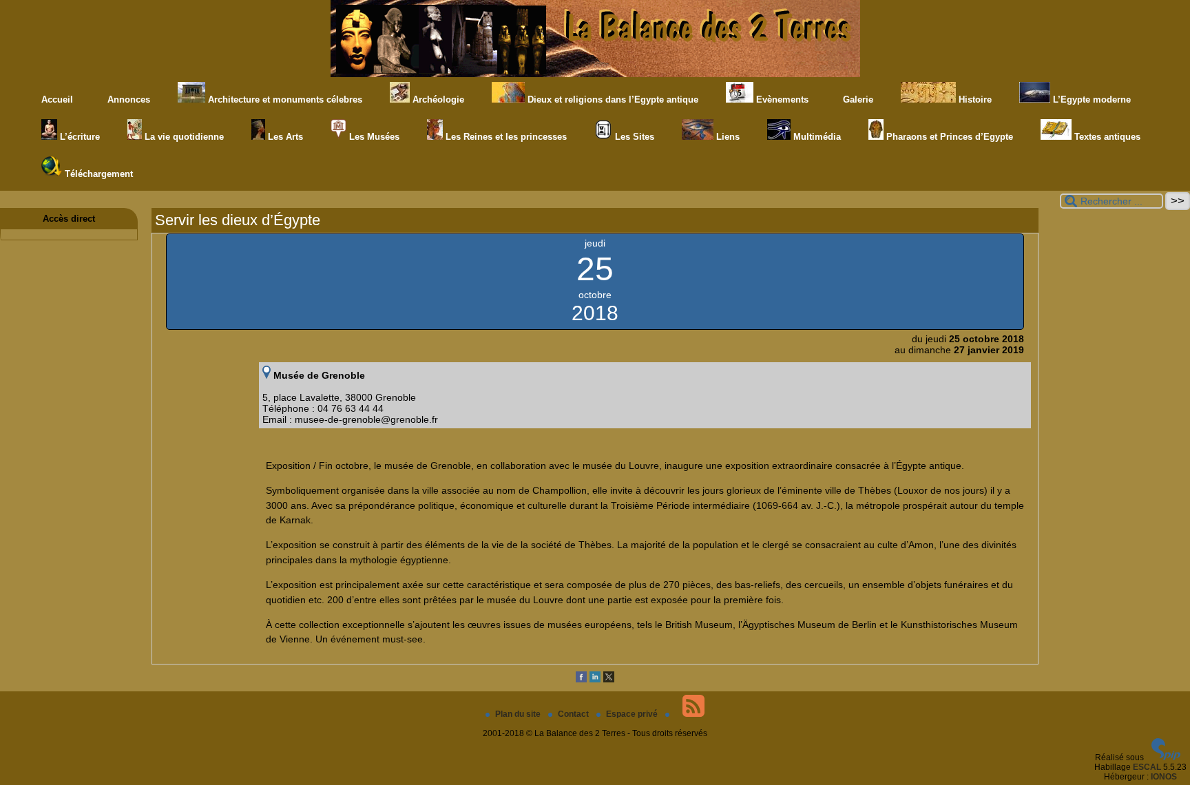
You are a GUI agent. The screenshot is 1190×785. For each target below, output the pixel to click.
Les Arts (284, 137)
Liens (726, 137)
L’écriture (78, 137)
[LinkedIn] (595, 679)
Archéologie (437, 99)
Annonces (127, 99)
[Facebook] (581, 679)
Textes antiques (1106, 137)
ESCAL (1147, 767)
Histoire (974, 99)
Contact (574, 714)
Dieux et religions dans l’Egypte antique (611, 99)
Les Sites (633, 137)
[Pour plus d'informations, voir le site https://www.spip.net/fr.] (1166, 757)
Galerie (856, 99)
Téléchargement (97, 174)
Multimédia (816, 137)
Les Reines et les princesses (505, 137)
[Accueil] (595, 74)
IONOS (1164, 777)
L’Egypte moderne (1090, 99)
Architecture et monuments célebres (283, 99)
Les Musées (372, 137)
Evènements (780, 99)
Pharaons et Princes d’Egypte (948, 137)
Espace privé (633, 714)
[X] (608, 679)
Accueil (57, 99)
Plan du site (519, 714)
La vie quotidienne (183, 137)
